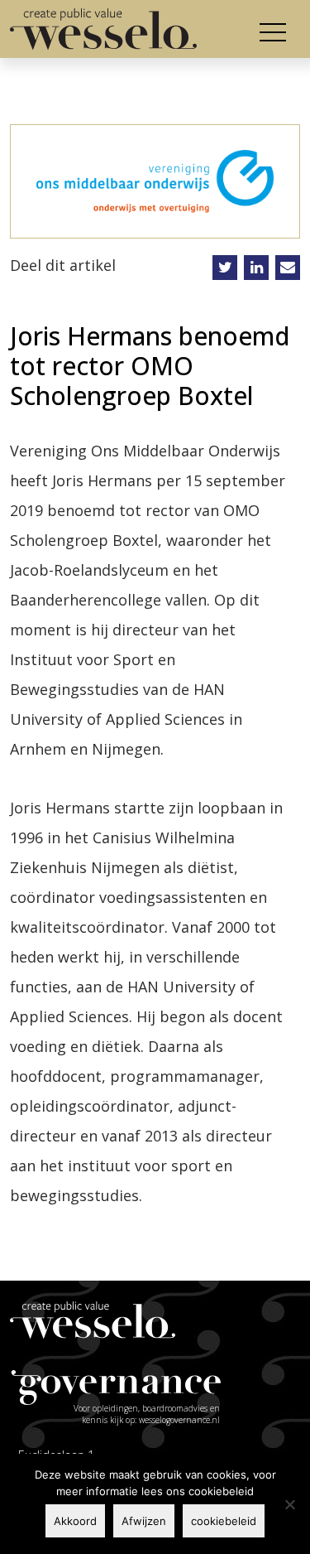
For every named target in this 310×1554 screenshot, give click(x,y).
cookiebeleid (223, 1520)
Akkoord (75, 1520)
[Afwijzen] (289, 1504)
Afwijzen (144, 1520)
